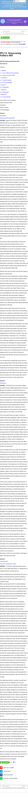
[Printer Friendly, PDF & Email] (5, 37)
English (18, 1)
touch (15, 8)
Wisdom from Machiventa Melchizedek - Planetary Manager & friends (14, 20)
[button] (25, 21)
